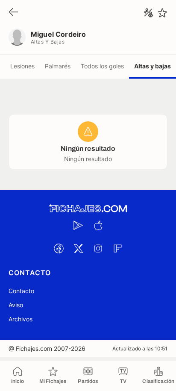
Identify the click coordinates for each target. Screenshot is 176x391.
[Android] (78, 225)
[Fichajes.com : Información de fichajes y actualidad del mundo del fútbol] (88, 209)
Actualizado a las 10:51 (139, 348)
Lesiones (22, 66)
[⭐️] (162, 13)
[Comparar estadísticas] (149, 13)
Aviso (16, 305)
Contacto (21, 290)
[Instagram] (97, 248)
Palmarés (57, 66)
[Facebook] (58, 248)
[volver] (14, 12)
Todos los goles (102, 66)
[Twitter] (78, 248)
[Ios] (97, 225)
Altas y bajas (152, 66)
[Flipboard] (117, 248)
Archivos (20, 319)
